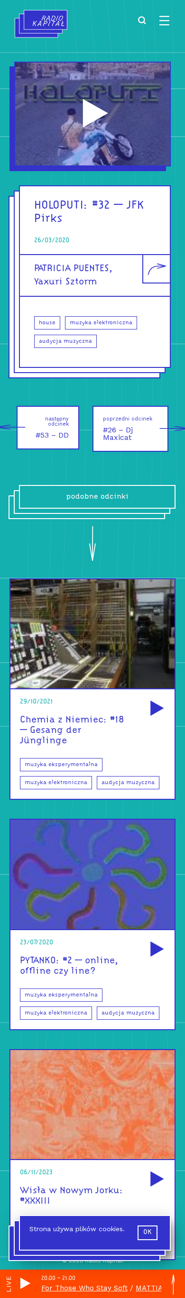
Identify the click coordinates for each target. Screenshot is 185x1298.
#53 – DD (52, 427)
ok (147, 1232)
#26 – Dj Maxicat (127, 429)
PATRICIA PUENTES (71, 269)
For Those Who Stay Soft (84, 1288)
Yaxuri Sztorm (65, 282)
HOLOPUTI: (61, 205)
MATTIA (149, 1288)
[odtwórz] (156, 709)
